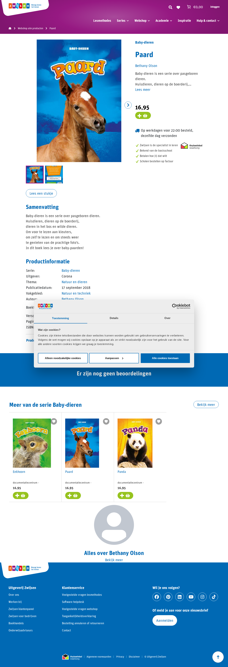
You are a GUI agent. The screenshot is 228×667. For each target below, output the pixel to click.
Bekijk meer (206, 404)
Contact (66, 630)
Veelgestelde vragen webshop (80, 609)
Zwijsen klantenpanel (21, 609)
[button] (128, 105)
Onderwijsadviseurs (21, 630)
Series (121, 20)
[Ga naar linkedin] (179, 597)
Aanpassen (112, 358)
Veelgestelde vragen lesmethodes (82, 594)
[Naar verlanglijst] (178, 6)
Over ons (14, 594)
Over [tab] (167, 318)
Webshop (140, 20)
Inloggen (214, 6)
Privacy (120, 656)
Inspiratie (184, 20)
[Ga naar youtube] (191, 597)
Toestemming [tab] (60, 318)
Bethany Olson (73, 299)
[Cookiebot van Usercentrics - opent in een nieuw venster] (174, 306)
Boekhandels (16, 623)
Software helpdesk (73, 602)
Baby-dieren (71, 270)
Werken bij (15, 602)
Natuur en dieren (74, 281)
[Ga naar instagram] (202, 597)
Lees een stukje (41, 193)
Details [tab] (114, 318)
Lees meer (142, 89)
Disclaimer (134, 656)
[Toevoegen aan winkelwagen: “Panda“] (125, 495)
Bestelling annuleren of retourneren (83, 623)
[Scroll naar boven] (218, 657)
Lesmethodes (102, 20)
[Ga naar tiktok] (213, 597)
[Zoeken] (170, 6)
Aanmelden (164, 620)
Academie (162, 20)
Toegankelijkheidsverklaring (79, 616)
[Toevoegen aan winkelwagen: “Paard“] (73, 495)
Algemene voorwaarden (99, 656)
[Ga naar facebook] (156, 597)
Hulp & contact (206, 20)
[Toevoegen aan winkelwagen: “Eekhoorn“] (20, 495)
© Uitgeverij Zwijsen (155, 656)
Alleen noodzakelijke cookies (63, 358)
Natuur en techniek (76, 293)
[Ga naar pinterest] (168, 597)
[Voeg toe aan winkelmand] (143, 115)
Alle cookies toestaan (165, 358)
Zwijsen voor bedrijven (22, 616)
